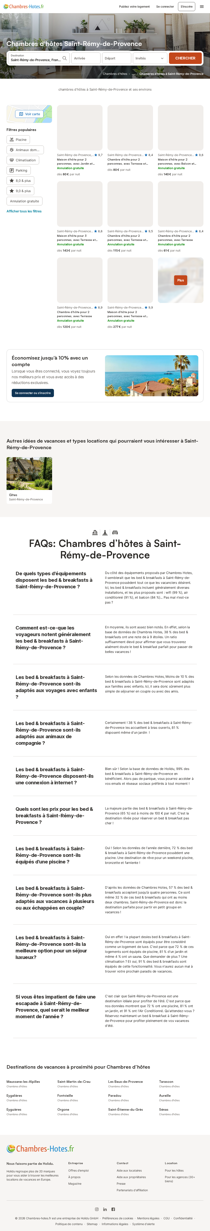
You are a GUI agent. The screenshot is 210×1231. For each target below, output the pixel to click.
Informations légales (115, 1224)
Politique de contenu (68, 1224)
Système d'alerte (143, 1224)
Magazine (74, 1183)
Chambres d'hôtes (115, 73)
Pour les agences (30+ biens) (180, 1179)
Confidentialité (183, 1218)
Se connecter (165, 6)
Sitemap (92, 1224)
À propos (74, 1177)
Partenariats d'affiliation (132, 1190)
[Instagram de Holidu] (96, 1209)
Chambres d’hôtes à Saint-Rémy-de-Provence (171, 73)
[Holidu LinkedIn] (105, 1209)
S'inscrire (187, 6)
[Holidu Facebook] (113, 1209)
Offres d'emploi (78, 1170)
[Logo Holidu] (23, 6)
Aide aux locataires (129, 1170)
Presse (121, 1183)
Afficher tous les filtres (24, 211)
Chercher (185, 58)
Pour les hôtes (174, 1170)
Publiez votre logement (134, 6)
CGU (166, 1218)
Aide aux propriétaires (131, 1177)
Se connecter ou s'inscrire (33, 393)
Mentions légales (148, 1218)
